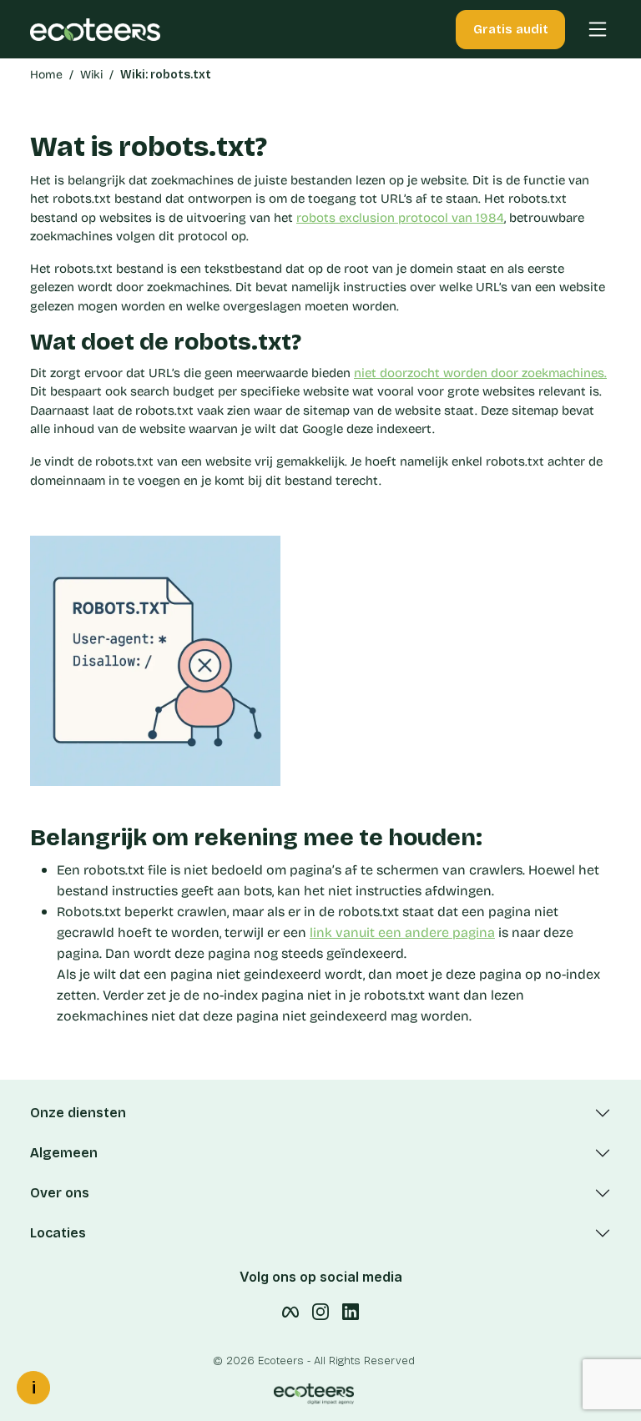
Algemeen (64, 1153)
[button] (589, 29)
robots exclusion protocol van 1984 (400, 217)
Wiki (91, 75)
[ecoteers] (95, 28)
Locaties (58, 1233)
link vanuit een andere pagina (402, 932)
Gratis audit (510, 29)
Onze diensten (78, 1113)
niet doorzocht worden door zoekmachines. (480, 372)
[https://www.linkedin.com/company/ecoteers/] (350, 1311)
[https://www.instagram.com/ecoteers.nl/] (320, 1311)
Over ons (59, 1193)
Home (46, 75)
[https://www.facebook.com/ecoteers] (290, 1311)
